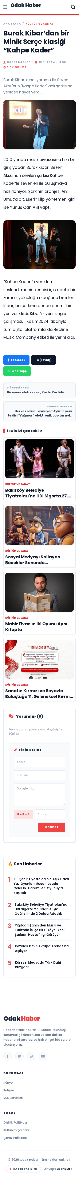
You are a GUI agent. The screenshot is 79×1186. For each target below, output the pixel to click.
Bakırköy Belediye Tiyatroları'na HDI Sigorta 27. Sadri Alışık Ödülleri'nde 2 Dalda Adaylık (41, 909)
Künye (8, 1082)
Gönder (51, 827)
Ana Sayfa (12, 23)
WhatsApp (19, 371)
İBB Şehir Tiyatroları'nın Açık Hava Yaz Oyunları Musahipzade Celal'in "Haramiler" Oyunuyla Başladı (41, 886)
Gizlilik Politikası (15, 1122)
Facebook (18, 360)
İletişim (8, 1090)
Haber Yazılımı (25, 1168)
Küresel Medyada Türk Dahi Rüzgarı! (38, 964)
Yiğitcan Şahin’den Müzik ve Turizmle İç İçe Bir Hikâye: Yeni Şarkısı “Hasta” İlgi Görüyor (39, 930)
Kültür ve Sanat (39, 23)
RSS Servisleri (13, 1098)
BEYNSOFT (65, 1169)
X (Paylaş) (44, 360)
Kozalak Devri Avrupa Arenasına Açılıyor (42, 948)
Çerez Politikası (15, 1138)
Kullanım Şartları (16, 1130)
